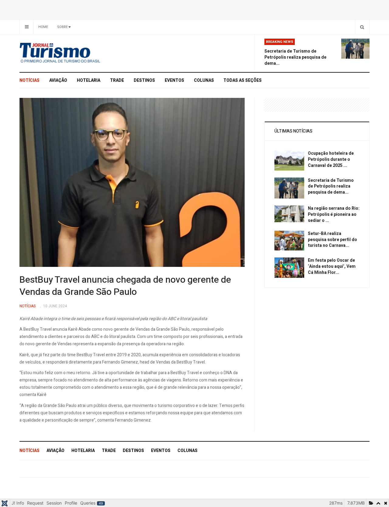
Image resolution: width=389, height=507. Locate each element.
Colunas (204, 80)
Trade (117, 80)
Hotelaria (88, 80)
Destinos (144, 80)
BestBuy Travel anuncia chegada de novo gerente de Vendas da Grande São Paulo (125, 286)
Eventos (174, 80)
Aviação (58, 80)
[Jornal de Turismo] (74, 53)
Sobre (62, 26)
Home (43, 26)
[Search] (362, 27)
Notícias (29, 80)
